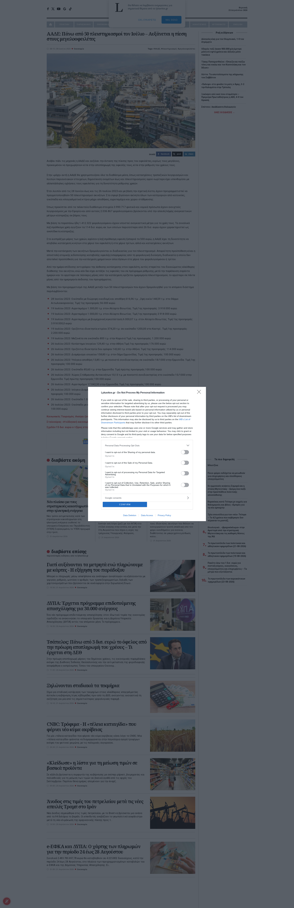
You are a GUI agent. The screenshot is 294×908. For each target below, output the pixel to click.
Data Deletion (129, 515)
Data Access (147, 515)
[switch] (185, 452)
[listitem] (147, 445)
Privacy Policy (164, 515)
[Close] (200, 393)
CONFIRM (125, 504)
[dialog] (147, 454)
